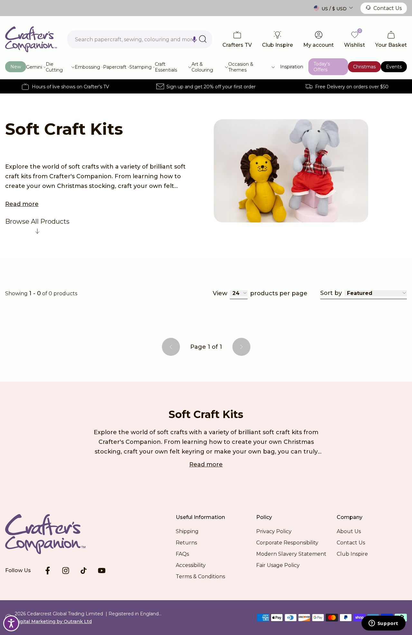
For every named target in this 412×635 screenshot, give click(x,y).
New (15, 67)
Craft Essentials (166, 67)
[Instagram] (66, 570)
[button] (194, 39)
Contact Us (387, 8)
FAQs (182, 554)
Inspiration (291, 67)
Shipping (187, 531)
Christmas (364, 67)
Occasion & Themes (240, 67)
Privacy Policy (274, 531)
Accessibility (191, 565)
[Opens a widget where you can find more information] (383, 624)
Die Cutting (54, 67)
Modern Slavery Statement (291, 554)
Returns (186, 543)
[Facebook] (48, 570)
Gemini (34, 67)
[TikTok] (84, 570)
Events (394, 67)
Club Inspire (352, 554)
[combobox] (139, 39)
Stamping (140, 67)
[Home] (31, 39)
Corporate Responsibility (287, 543)
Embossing (87, 67)
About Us (349, 531)
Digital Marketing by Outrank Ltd (53, 621)
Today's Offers (322, 67)
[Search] (203, 39)
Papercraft (114, 67)
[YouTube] (102, 570)
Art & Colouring (202, 67)
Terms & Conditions (200, 576)
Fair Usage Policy (278, 565)
